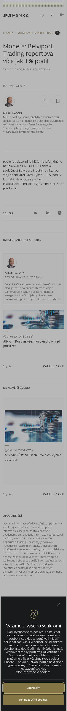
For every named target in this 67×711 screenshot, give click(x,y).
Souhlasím (33, 688)
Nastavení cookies (33, 669)
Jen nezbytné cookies (33, 699)
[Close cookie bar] (58, 605)
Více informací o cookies (33, 672)
